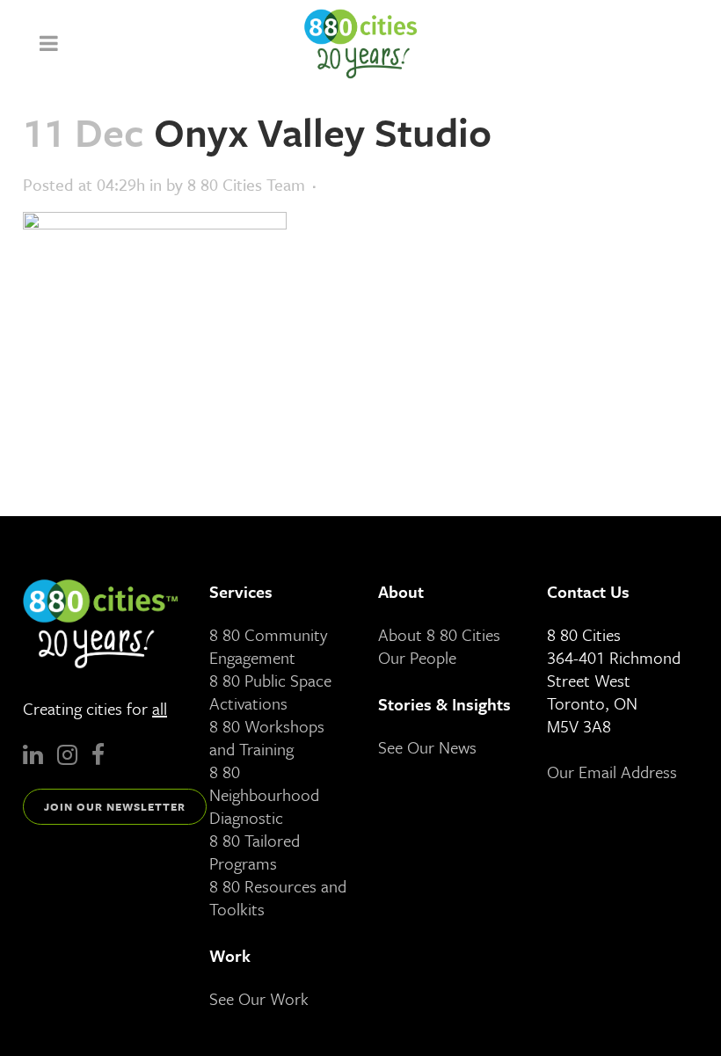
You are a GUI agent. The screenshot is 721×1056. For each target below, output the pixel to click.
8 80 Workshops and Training (266, 737)
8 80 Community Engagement (268, 646)
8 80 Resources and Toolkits (277, 897)
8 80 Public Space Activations (270, 691)
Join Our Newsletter (115, 806)
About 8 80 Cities (439, 634)
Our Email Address (612, 771)
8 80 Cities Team (246, 184)
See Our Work (259, 998)
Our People (417, 657)
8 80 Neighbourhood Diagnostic (264, 794)
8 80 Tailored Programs (254, 851)
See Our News (427, 747)
